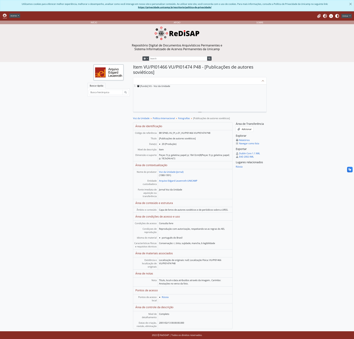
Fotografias (184, 118)
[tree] (199, 98)
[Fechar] (350, 4)
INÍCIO (94, 22)
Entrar (346, 16)
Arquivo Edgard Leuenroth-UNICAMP (178, 180)
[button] (319, 16)
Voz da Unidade (141, 118)
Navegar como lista (249, 143)
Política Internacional (164, 118)
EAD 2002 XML (246, 156)
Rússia (165, 297)
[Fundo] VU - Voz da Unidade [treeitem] (155, 86)
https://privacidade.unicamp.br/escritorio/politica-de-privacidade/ (175, 7)
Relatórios (244, 140)
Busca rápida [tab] (96, 85)
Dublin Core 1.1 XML (249, 153)
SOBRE (259, 22)
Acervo (14, 15)
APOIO (177, 22)
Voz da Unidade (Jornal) (171, 171)
